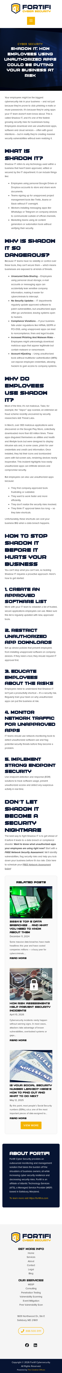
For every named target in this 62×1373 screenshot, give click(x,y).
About (31, 1261)
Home (31, 1253)
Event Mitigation (31, 1301)
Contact (31, 1265)
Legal (31, 1269)
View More (31, 1125)
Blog (31, 1273)
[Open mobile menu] (31, 20)
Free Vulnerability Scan (31, 1305)
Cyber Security (30, 44)
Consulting (31, 1288)
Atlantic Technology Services (34, 1183)
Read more (18, 958)
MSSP (31, 1284)
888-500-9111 (33, 1331)
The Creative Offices (36, 1369)
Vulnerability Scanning (31, 1296)
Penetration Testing (31, 1292)
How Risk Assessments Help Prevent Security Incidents (30, 1007)
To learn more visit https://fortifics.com (29, 1198)
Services (31, 1257)
